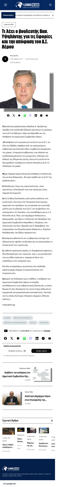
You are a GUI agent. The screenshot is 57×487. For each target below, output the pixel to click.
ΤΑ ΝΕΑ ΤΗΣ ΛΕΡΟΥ (9, 25)
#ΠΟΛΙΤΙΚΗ (44, 323)
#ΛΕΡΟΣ (33, 323)
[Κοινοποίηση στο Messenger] (19, 115)
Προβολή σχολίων (17, 351)
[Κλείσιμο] (53, 15)
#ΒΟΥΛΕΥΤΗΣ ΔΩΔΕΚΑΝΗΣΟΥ (15, 323)
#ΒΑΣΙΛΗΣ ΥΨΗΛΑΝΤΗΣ (22, 318)
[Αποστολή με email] (46, 115)
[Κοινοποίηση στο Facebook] (8, 115)
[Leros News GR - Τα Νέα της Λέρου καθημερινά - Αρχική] (27, 5)
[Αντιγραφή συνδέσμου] (41, 115)
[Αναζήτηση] (50, 5)
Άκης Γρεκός (14, 55)
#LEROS (7, 318)
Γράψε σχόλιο (41, 351)
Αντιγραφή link (9, 483)
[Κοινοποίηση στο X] (13, 115)
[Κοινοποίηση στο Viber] (30, 115)
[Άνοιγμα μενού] (5, 5)
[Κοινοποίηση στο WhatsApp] (24, 115)
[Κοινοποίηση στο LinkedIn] (35, 115)
